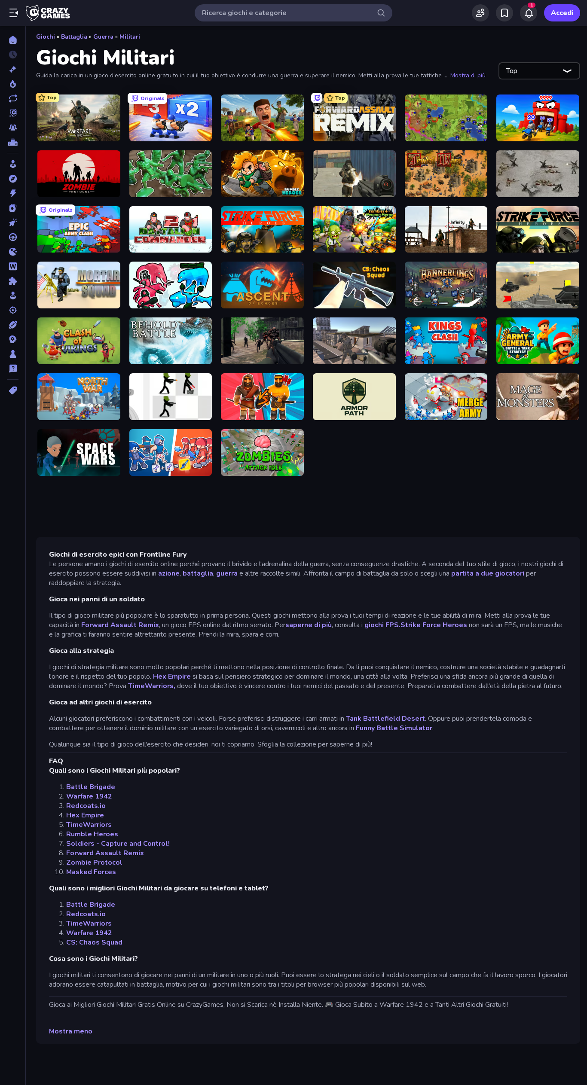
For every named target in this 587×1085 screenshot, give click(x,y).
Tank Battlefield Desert (385, 718)
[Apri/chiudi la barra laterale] (13, 13)
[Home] (12, 40)
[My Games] (504, 12)
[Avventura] (12, 178)
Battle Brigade (90, 787)
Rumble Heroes (92, 834)
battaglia (198, 573)
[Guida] (12, 237)
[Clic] (12, 222)
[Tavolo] (12, 354)
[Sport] (12, 324)
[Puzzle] (12, 281)
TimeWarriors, (151, 686)
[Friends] (480, 12)
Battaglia (74, 37)
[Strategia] (12, 339)
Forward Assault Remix (120, 625)
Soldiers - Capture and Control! (118, 843)
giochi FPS (381, 625)
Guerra (103, 37)
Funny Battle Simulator (394, 728)
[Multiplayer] (12, 127)
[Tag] (12, 390)
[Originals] (12, 113)
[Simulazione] (12, 295)
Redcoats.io (86, 806)
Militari (129, 37)
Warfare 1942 (89, 796)
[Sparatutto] (12, 310)
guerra (227, 573)
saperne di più (308, 625)
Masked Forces (91, 872)
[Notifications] (528, 12)
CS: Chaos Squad (94, 942)
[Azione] (12, 193)
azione (169, 573)
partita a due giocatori (487, 573)
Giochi (45, 37)
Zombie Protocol (94, 862)
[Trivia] (12, 368)
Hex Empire (172, 676)
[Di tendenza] (12, 83)
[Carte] (12, 208)
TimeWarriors (89, 824)
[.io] (12, 251)
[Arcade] (12, 164)
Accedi (562, 13)
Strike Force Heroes (434, 625)
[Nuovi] (12, 69)
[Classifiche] (12, 142)
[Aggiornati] (12, 98)
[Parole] (12, 266)
